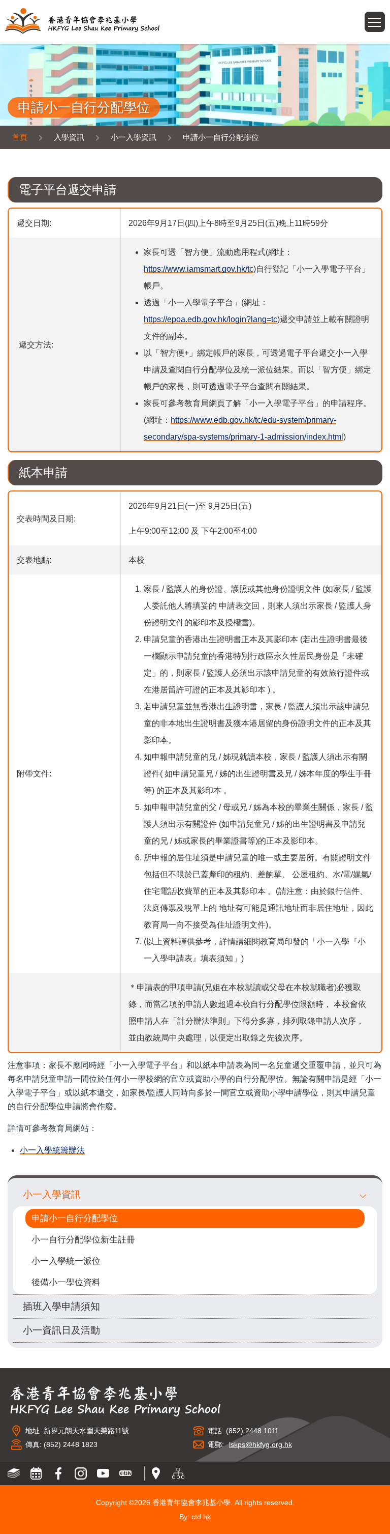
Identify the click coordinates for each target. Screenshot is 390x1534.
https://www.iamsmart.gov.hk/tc (198, 269)
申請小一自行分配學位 (74, 1218)
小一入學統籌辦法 (52, 1150)
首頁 (19, 137)
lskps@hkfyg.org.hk (260, 1444)
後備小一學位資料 (66, 1282)
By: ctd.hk (195, 1517)
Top (389, 1516)
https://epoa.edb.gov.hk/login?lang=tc (210, 319)
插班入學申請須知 (61, 1306)
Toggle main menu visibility (384, 18)
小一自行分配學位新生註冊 (83, 1239)
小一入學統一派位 (66, 1261)
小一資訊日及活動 (61, 1330)
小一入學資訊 (52, 1194)
